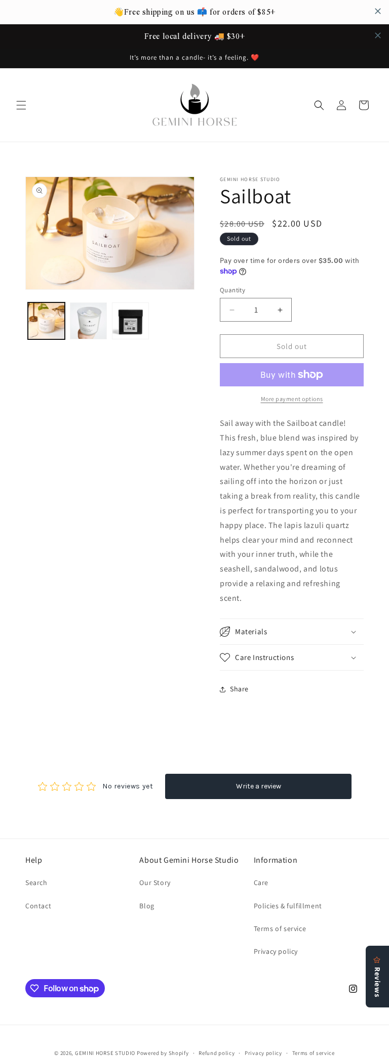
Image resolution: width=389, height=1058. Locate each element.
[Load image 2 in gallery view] (88, 320)
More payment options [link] (292, 399)
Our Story (154, 882)
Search (36, 882)
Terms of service (280, 928)
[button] (21, 105)
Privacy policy (276, 951)
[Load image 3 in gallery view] (130, 320)
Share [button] (239, 688)
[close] (378, 11)
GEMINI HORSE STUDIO (105, 1052)
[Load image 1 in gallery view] (46, 320)
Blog (146, 905)
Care (261, 882)
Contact (38, 905)
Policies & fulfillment (288, 905)
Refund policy (217, 1052)
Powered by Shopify (163, 1052)
